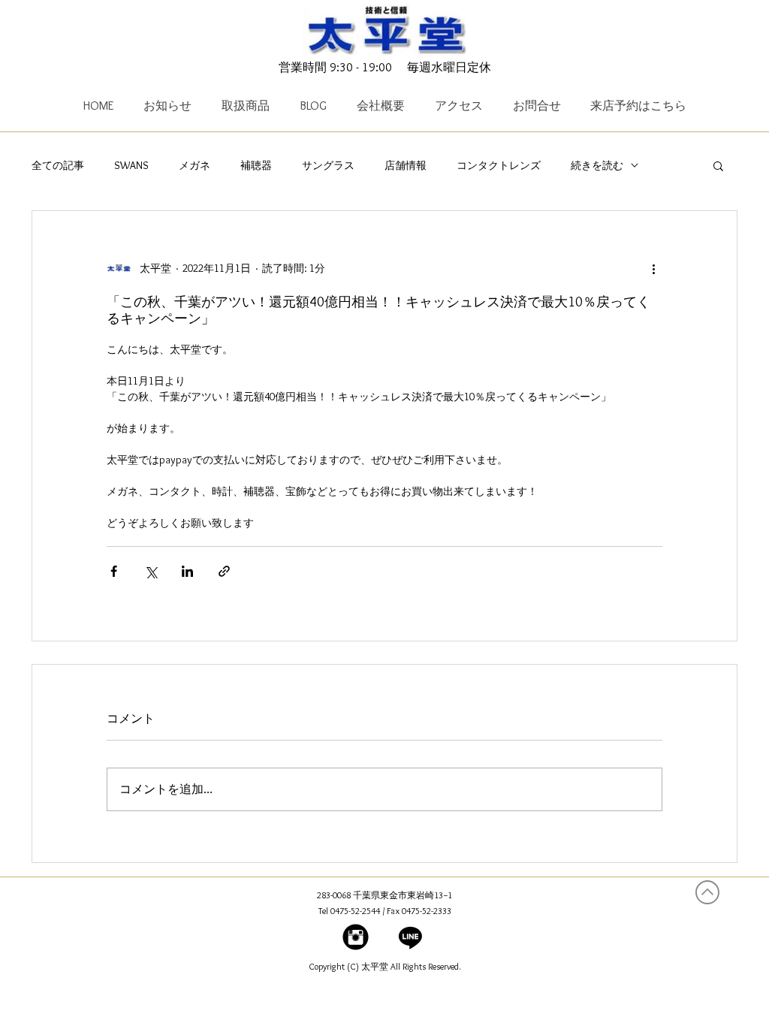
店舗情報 (405, 165)
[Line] (410, 937)
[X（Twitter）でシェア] (150, 571)
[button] (718, 165)
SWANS (131, 165)
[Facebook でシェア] (114, 571)
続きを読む (597, 165)
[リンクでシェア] (224, 571)
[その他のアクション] (653, 268)
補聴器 (256, 165)
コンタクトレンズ (499, 165)
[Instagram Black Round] (355, 937)
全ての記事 (58, 165)
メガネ (194, 165)
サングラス (328, 165)
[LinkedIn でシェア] (187, 571)
